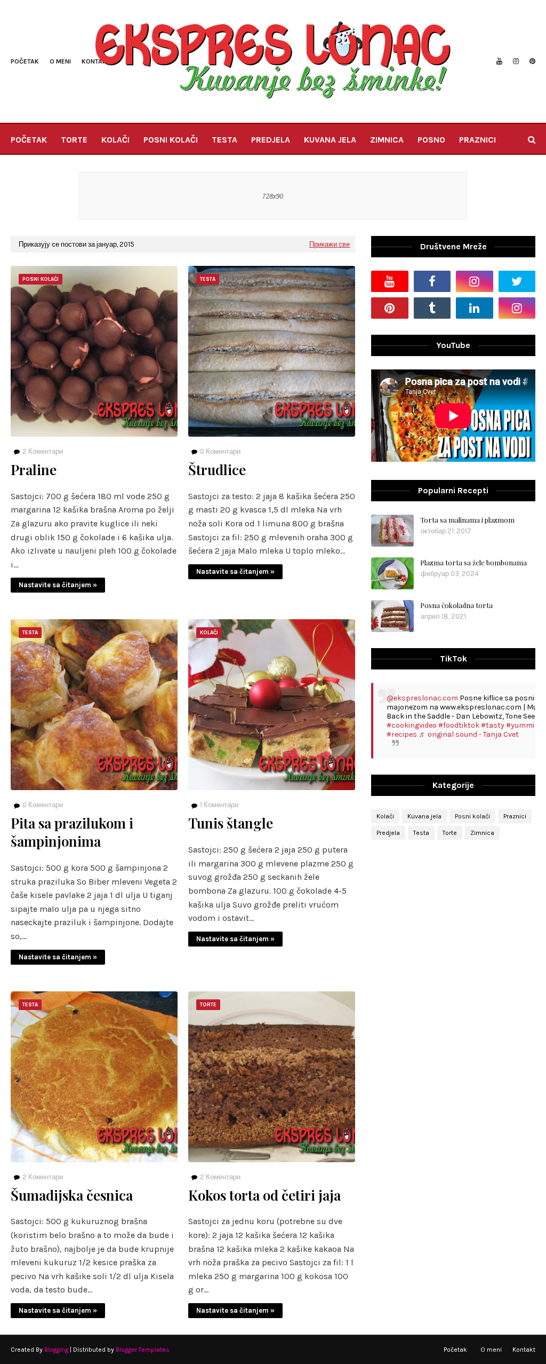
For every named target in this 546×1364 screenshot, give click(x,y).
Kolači (385, 816)
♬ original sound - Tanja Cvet (469, 734)
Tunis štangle (230, 823)
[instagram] (515, 61)
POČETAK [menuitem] (29, 140)
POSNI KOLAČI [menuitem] (170, 140)
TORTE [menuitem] (74, 140)
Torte (450, 833)
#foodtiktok (458, 725)
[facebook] (432, 281)
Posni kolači (472, 816)
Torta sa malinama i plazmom (467, 519)
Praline (34, 470)
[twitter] (517, 281)
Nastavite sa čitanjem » (58, 585)
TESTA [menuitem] (224, 140)
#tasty (492, 725)
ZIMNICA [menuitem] (387, 140)
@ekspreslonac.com (422, 698)
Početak (25, 61)
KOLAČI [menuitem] (115, 140)
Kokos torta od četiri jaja (264, 1195)
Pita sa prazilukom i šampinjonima (72, 832)
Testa (421, 833)
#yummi (520, 725)
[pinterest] (531, 61)
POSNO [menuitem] (431, 140)
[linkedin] (474, 308)
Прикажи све (329, 244)
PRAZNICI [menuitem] (477, 140)
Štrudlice (217, 470)
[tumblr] (432, 308)
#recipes (402, 734)
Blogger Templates (143, 1349)
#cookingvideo (412, 725)
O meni (60, 61)
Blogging (56, 1349)
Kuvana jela (424, 816)
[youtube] (499, 61)
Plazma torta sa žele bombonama (473, 562)
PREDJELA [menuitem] (270, 140)
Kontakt (523, 1349)
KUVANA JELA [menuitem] (330, 140)
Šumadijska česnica (72, 1195)
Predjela (388, 833)
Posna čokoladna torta (456, 605)
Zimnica (482, 833)
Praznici (514, 816)
